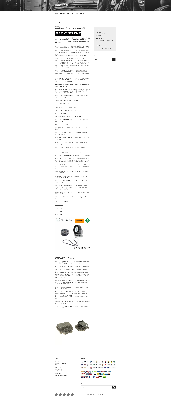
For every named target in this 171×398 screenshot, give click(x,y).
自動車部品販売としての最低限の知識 (70, 28)
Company (62, 13)
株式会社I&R (62, 4)
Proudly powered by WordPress (97, 394)
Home (56, 13)
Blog (77, 13)
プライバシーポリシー (85, 394)
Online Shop (70, 13)
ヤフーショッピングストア (61, 201)
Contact (82, 13)
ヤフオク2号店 (58, 211)
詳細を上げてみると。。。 (65, 258)
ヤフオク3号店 (58, 214)
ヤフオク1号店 (58, 208)
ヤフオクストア (59, 205)
